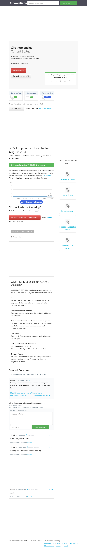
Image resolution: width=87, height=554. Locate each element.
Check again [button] (17, 108)
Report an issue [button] (18, 71)
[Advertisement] (43, 24)
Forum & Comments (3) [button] (21, 76)
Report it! (29, 442)
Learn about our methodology (31, 202)
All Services (74, 543)
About (66, 546)
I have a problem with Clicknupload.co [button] (25, 217)
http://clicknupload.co (17, 393)
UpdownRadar (18, 3)
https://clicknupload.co (34, 393)
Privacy (58, 546)
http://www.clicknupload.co (19, 395)
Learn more (47, 176)
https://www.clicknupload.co (41, 395)
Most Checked (49, 543)
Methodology (49, 546)
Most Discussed (62, 543)
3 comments (40, 165)
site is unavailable (45, 108)
